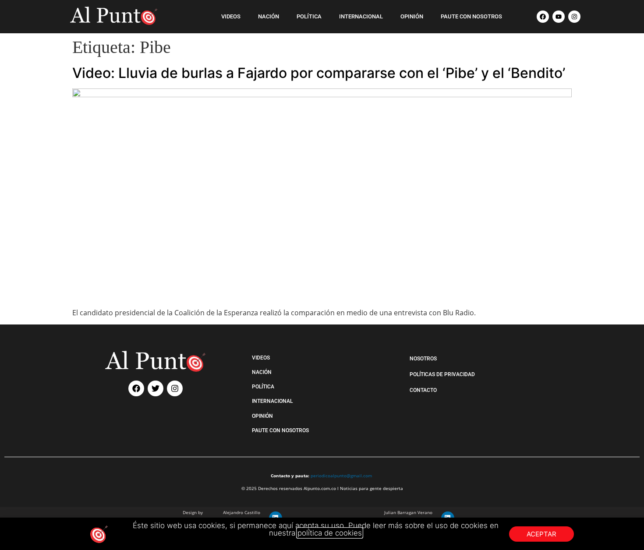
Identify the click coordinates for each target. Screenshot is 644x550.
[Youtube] (558, 17)
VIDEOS (231, 16)
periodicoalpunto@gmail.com (341, 475)
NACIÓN (268, 16)
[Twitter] (155, 388)
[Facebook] (543, 17)
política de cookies (329, 533)
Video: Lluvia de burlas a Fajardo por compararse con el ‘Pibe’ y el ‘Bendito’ (318, 72)
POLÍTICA (309, 16)
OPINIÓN (411, 16)
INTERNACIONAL (361, 16)
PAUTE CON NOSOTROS (471, 16)
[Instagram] (574, 17)
